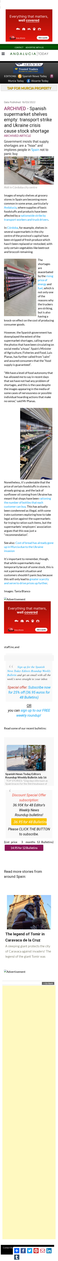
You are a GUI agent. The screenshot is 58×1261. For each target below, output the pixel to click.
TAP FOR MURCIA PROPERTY (29, 88)
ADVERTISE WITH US (35, 47)
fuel (40, 288)
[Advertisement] (29, 1112)
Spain (35, 149)
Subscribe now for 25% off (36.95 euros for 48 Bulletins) (29, 692)
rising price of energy (45, 280)
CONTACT (19, 47)
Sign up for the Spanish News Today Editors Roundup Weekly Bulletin (29, 671)
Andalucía (10, 207)
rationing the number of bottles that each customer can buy (27, 502)
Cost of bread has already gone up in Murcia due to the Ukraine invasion (28, 547)
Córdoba (12, 227)
